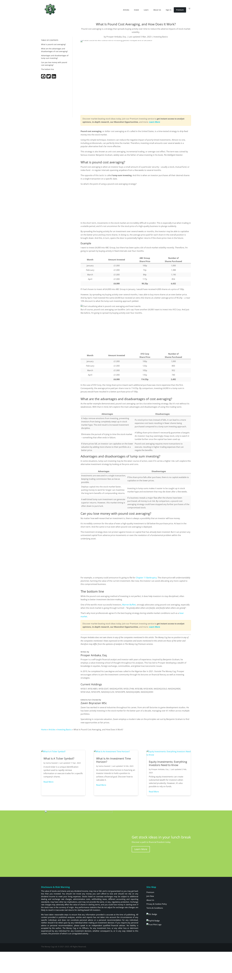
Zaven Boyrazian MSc (94, 703)
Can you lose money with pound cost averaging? (54, 63)
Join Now (150, 896)
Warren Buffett (129, 604)
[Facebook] (43, 78)
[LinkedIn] (54, 78)
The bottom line (47, 69)
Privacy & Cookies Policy (156, 904)
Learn (146, 10)
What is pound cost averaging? (53, 44)
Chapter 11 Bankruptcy (146, 577)
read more (48, 782)
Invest (136, 10)
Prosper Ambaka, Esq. (116, 36)
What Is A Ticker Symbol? (59, 758)
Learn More (140, 849)
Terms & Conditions (154, 908)
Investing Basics (160, 36)
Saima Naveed (52, 763)
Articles (126, 10)
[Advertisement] (55, 99)
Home (44, 729)
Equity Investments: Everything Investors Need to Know (168, 763)
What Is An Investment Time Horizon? (113, 760)
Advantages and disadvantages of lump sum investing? (54, 56)
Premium (180, 10)
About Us (157, 10)
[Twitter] (48, 78)
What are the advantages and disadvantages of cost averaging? (54, 49)
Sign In (168, 10)
